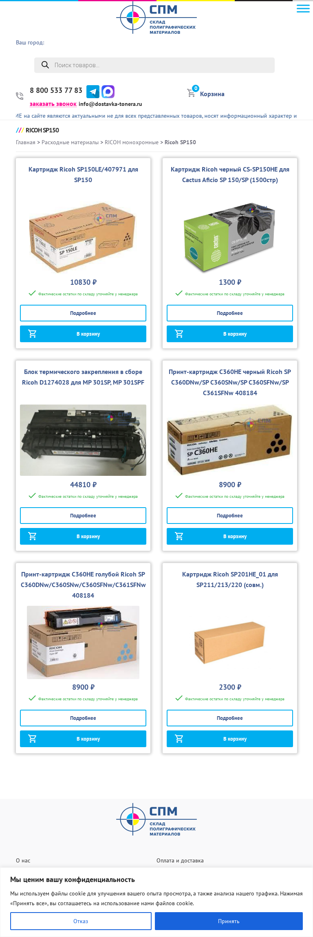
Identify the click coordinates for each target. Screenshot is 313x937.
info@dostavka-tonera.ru (110, 104)
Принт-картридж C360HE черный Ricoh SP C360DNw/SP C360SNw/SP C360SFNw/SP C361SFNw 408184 (230, 382)
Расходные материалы (70, 142)
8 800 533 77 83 (56, 90)
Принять (229, 921)
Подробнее (83, 313)
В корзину (88, 333)
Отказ (80, 921)
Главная (25, 142)
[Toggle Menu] (303, 8)
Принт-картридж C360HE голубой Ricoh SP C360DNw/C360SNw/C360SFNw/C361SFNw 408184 (83, 584)
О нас (23, 860)
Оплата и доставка (180, 860)
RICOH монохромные (132, 142)
